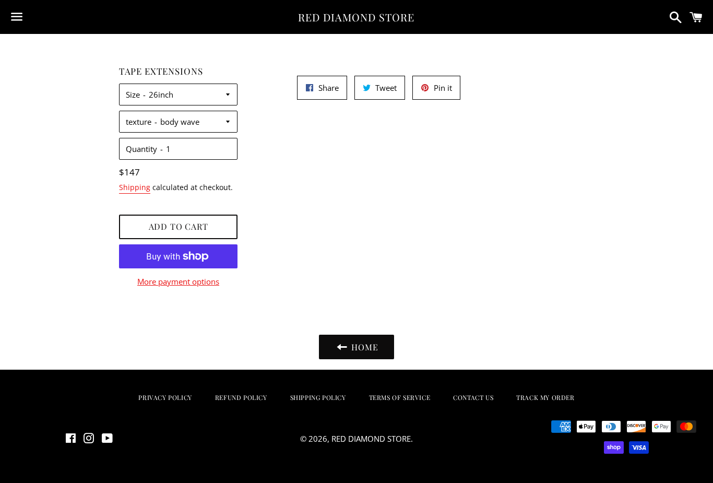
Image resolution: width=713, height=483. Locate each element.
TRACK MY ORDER (545, 397)
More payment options (178, 281)
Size (133, 94)
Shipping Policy (318, 397)
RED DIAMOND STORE (356, 17)
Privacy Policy (165, 397)
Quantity (141, 149)
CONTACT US (473, 397)
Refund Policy (241, 397)
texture (138, 121)
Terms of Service (400, 397)
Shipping (134, 187)
